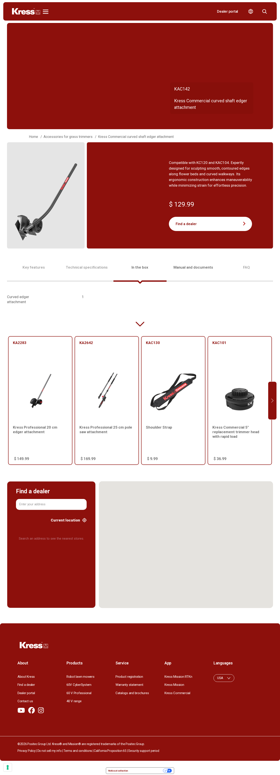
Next (272, 400)
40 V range (73, 701)
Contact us (25, 701)
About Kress (26, 677)
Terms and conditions (77, 750)
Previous (7, 400)
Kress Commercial (177, 693)
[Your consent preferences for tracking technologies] (8, 767)
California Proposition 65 (110, 750)
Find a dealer (186, 224)
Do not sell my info (49, 750)
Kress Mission (174, 685)
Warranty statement (129, 685)
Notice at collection (118, 770)
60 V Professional (78, 693)
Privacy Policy (26, 750)
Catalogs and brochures (132, 693)
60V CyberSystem (78, 685)
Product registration (129, 677)
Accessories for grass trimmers (68, 137)
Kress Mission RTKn (178, 677)
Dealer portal (227, 11)
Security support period (143, 750)
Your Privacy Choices (147, 770)
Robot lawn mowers (80, 677)
